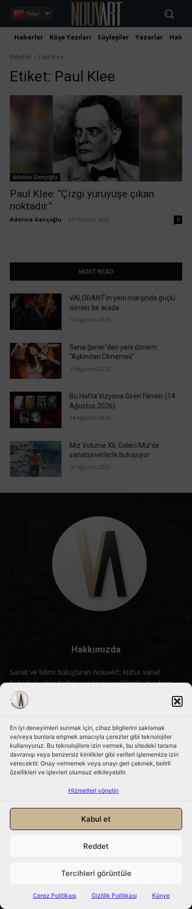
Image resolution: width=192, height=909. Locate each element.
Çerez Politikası (54, 895)
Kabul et (96, 819)
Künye (161, 895)
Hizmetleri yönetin (93, 790)
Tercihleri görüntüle (96, 873)
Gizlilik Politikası (114, 895)
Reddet (96, 846)
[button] (177, 701)
